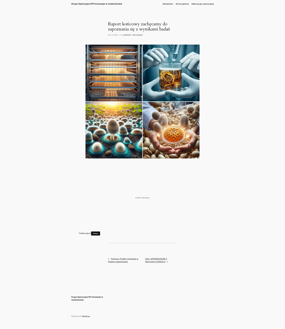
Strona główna (182, 4)
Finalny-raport (85, 233)
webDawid (127, 35)
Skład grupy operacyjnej (202, 4)
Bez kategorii (138, 35)
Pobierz (95, 233)
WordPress (86, 316)
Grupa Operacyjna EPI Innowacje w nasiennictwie (96, 3)
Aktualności (168, 4)
